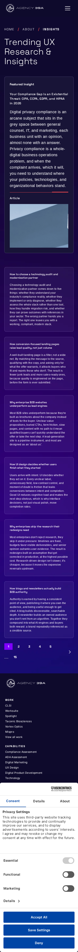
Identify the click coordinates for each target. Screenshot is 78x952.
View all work (14, 737)
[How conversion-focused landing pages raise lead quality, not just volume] (39, 363)
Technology (12, 778)
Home (9, 29)
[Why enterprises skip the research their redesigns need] (39, 547)
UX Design (12, 767)
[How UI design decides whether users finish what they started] (39, 485)
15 (15, 657)
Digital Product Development (23, 772)
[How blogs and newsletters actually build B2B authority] (39, 609)
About (29, 29)
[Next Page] (70, 652)
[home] (25, 8)
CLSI (8, 705)
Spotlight (11, 716)
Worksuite (11, 710)
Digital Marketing (16, 762)
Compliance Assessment (21, 751)
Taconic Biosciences (18, 721)
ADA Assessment (16, 757)
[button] (67, 8)
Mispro (9, 731)
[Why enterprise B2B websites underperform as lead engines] (39, 423)
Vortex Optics (14, 726)
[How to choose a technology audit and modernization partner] (39, 299)
